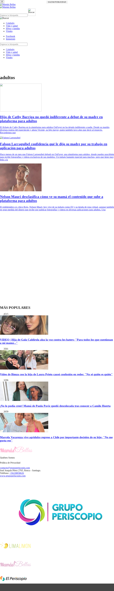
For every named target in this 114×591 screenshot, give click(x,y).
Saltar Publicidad (57, 2)
